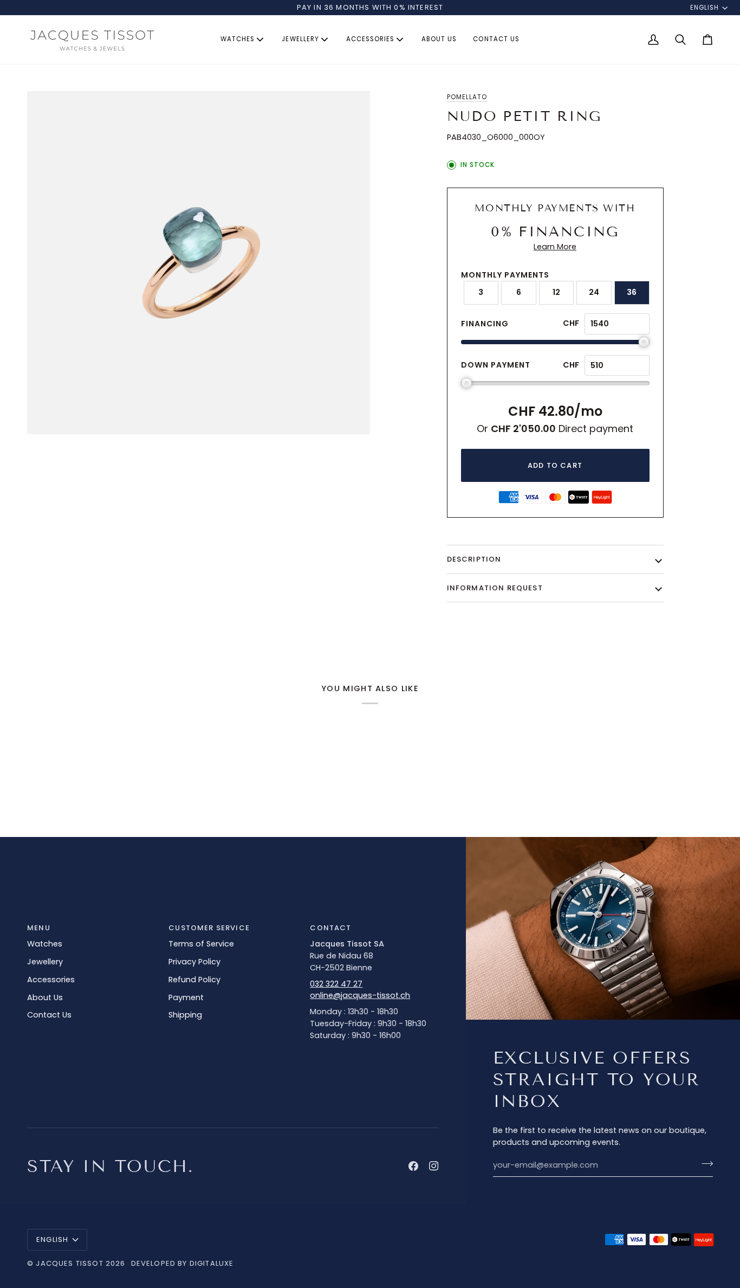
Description (474, 559)
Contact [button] (330, 928)
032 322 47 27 (336, 983)
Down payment (495, 364)
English (704, 7)
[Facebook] (413, 1166)
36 (632, 292)
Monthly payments (505, 274)
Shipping (185, 1014)
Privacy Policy (194, 961)
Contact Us (49, 1014)
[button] (243, 39)
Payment (186, 997)
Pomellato (467, 97)
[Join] (704, 1164)
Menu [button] (38, 928)
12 (556, 292)
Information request (495, 588)
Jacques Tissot (69, 1263)
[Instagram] (434, 1166)
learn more (555, 246)
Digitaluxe (212, 1263)
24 (594, 292)
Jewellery (45, 961)
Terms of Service (201, 943)
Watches (44, 943)
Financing (485, 323)
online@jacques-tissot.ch (360, 995)
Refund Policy (194, 979)
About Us (45, 997)
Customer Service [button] (209, 928)
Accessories (51, 979)
